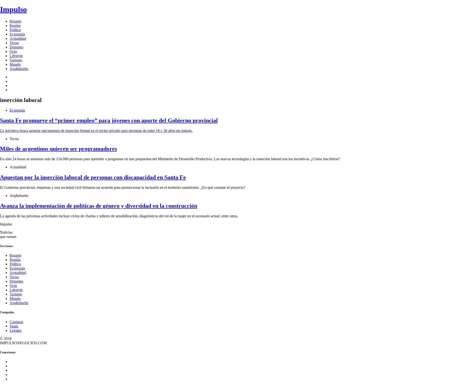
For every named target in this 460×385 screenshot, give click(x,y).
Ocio (13, 51)
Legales (15, 330)
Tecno (14, 43)
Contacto (16, 322)
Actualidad (18, 38)
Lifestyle (16, 56)
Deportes (16, 47)
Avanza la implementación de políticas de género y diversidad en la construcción (98, 206)
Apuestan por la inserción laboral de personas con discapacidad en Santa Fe (93, 177)
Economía (17, 34)
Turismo (16, 60)
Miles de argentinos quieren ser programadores (58, 149)
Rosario (15, 21)
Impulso (13, 9)
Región (15, 26)
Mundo (15, 64)
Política (15, 30)
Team (14, 326)
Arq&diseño (19, 69)
